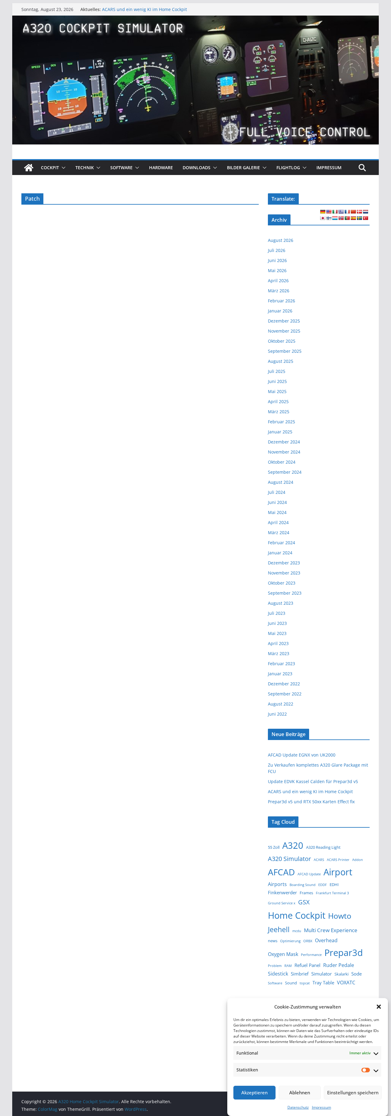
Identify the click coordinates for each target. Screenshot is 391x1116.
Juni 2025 (277, 381)
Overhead (326, 940)
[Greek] (341, 211)
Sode (356, 974)
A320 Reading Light (323, 847)
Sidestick (278, 973)
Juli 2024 (276, 492)
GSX (304, 902)
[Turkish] (365, 218)
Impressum (321, 1107)
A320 (292, 845)
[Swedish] (359, 218)
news (272, 940)
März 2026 (278, 291)
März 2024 (278, 532)
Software (121, 167)
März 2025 (278, 411)
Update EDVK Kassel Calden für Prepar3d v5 (313, 781)
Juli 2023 (276, 613)
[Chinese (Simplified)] (353, 211)
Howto (339, 916)
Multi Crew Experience (330, 930)
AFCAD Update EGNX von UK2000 (301, 755)
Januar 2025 (280, 432)
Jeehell (279, 929)
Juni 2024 (277, 502)
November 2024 (284, 452)
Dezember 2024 (284, 442)
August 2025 (280, 361)
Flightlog (288, 167)
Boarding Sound (303, 885)
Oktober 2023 (281, 583)
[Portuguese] (347, 218)
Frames (306, 892)
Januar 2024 (280, 553)
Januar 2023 (280, 674)
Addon (357, 860)
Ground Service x (281, 903)
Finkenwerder (282, 892)
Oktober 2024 (281, 462)
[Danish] (359, 211)
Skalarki (341, 974)
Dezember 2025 (284, 321)
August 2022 (280, 704)
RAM (288, 966)
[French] (347, 211)
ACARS (319, 860)
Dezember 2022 (284, 684)
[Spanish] (353, 218)
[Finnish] (328, 218)
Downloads (196, 167)
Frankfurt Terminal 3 (332, 893)
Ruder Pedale (338, 965)
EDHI (334, 884)
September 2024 (284, 472)
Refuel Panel (307, 965)
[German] (322, 211)
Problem (275, 966)
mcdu (296, 931)
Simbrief (300, 974)
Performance (311, 955)
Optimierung (290, 941)
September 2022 (284, 694)
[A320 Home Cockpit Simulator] (28, 167)
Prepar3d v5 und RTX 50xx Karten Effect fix (311, 801)
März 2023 (278, 653)
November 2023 (284, 573)
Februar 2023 (281, 663)
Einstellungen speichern (352, 1093)
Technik (84, 167)
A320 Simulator (289, 859)
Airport (337, 872)
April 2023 (278, 643)
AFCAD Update (309, 874)
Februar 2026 (281, 301)
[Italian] (335, 211)
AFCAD (281, 872)
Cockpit (50, 167)
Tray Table (323, 982)
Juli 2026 (276, 250)
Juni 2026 (277, 260)
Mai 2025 (277, 391)
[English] (328, 211)
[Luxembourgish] (335, 218)
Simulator (321, 974)
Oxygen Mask (283, 954)
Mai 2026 (277, 270)
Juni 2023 (277, 623)
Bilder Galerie (243, 167)
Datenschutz (298, 1107)
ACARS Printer (338, 860)
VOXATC (346, 982)
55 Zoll (274, 847)
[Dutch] (365, 211)
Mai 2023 (277, 633)
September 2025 (284, 351)
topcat (305, 983)
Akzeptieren (254, 1093)
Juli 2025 (276, 371)
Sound (291, 983)
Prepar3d (343, 952)
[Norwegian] (341, 218)
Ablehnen (299, 1093)
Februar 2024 (281, 542)
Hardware (161, 167)
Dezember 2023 (284, 563)
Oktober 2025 (281, 341)
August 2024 (280, 482)
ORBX (307, 941)
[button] (379, 1007)
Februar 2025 (281, 422)
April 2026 (278, 280)
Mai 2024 (277, 512)
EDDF (322, 885)
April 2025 (278, 401)
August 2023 (280, 603)
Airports (277, 884)
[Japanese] (322, 218)
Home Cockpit (296, 915)
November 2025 (284, 331)
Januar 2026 (280, 311)
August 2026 (280, 240)
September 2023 (284, 593)
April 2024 (278, 522)
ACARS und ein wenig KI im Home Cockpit (144, 9)
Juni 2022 (277, 714)
